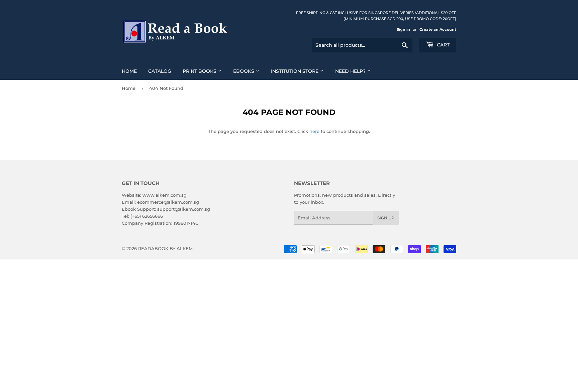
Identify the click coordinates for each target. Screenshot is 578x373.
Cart (443, 45)
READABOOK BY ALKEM (165, 248)
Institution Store (295, 71)
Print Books (200, 71)
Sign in (403, 29)
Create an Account (437, 29)
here (314, 131)
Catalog (159, 71)
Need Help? (351, 71)
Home (129, 71)
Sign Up (385, 217)
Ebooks (244, 71)
